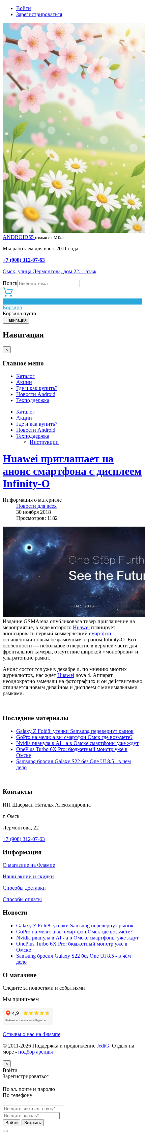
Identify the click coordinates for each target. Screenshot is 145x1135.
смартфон (100, 633)
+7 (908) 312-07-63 (24, 260)
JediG (103, 1046)
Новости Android (35, 394)
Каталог (25, 376)
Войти (23, 8)
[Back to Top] (5, 1131)
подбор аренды (35, 1052)
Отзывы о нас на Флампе (31, 1034)
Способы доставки (24, 888)
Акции (24, 382)
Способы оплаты (22, 899)
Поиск (10, 283)
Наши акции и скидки (28, 876)
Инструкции (44, 442)
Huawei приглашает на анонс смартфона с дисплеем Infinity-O (72, 471)
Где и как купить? (36, 388)
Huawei (81, 627)
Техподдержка (32, 400)
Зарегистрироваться (39, 14)
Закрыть (32, 1122)
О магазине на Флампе (29, 865)
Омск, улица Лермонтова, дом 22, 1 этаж (49, 271)
